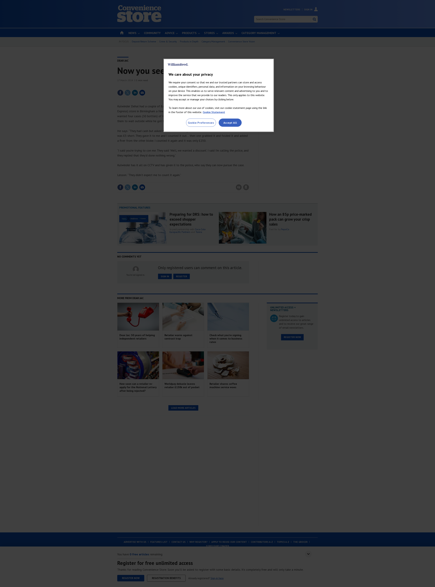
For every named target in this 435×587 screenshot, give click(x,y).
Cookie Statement (214, 112)
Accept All (230, 122)
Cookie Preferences (201, 122)
